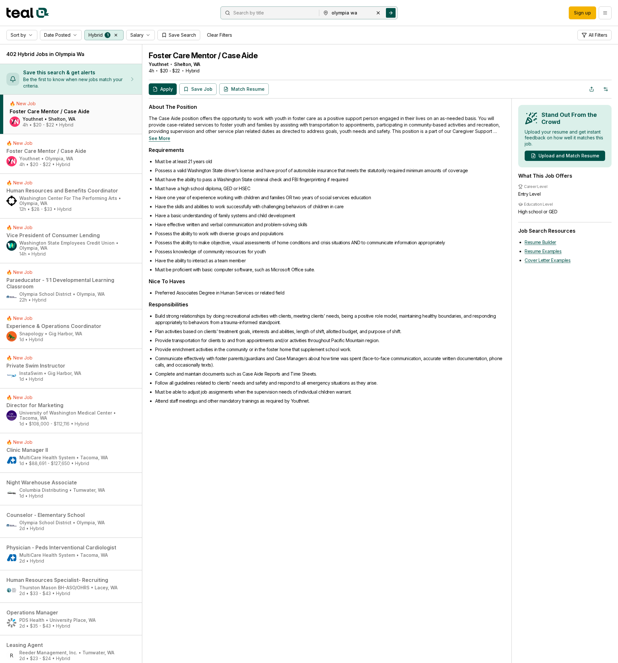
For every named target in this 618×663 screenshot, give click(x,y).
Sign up (582, 12)
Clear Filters (219, 35)
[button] (115, 35)
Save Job (201, 89)
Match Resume (248, 89)
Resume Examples (543, 251)
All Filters (598, 35)
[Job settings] (606, 89)
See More (159, 138)
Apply (166, 89)
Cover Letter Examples (548, 260)
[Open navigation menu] (605, 12)
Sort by (18, 35)
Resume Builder (540, 242)
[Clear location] (378, 12)
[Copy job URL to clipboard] (591, 89)
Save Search (182, 35)
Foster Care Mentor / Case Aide (203, 55)
